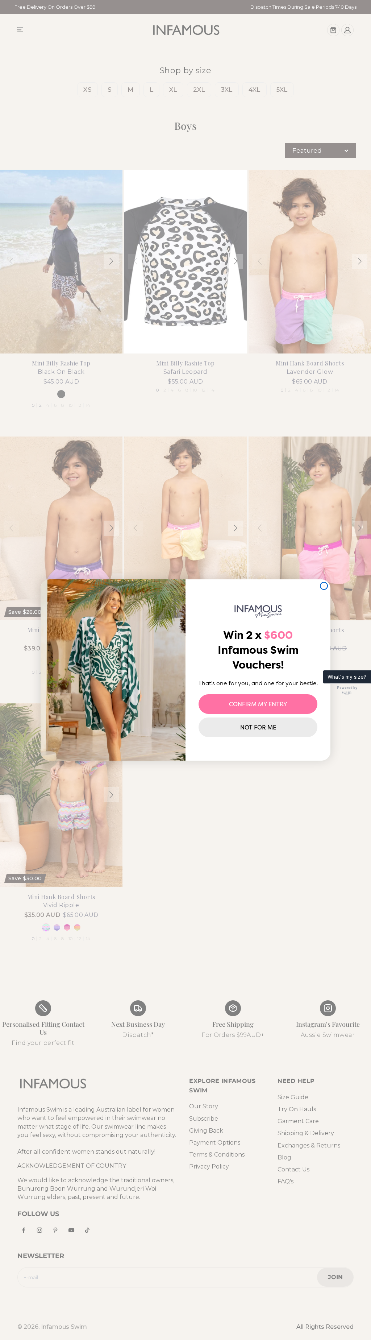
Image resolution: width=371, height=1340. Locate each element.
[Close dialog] (324, 586)
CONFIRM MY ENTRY (258, 704)
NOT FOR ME (258, 727)
